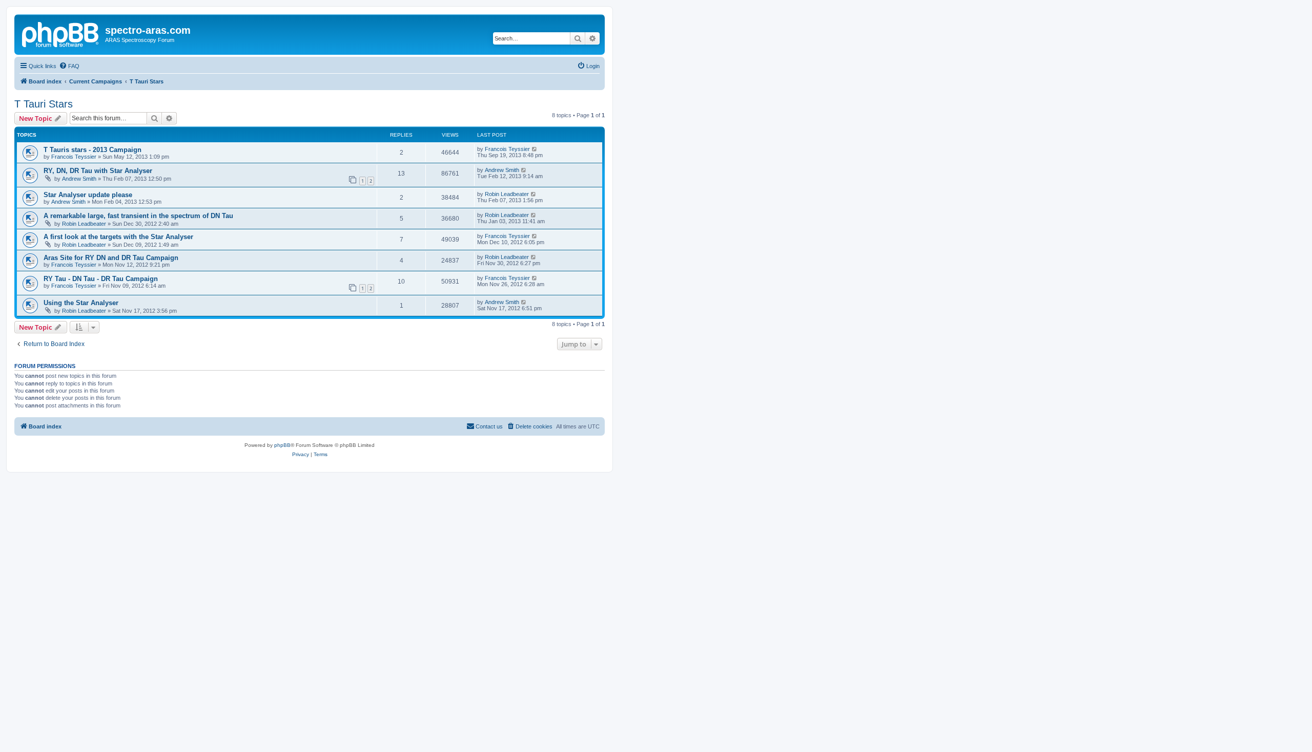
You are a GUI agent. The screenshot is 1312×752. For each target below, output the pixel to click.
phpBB (282, 445)
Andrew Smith (79, 179)
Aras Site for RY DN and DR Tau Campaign (111, 258)
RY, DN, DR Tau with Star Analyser (98, 171)
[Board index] (61, 33)
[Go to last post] (534, 149)
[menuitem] (69, 66)
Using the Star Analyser (81, 303)
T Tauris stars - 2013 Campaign (92, 150)
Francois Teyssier (73, 157)
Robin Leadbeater (507, 194)
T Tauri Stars (43, 104)
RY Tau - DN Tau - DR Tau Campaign (101, 279)
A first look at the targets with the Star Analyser (118, 237)
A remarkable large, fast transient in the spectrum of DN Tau (138, 216)
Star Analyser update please (88, 195)
